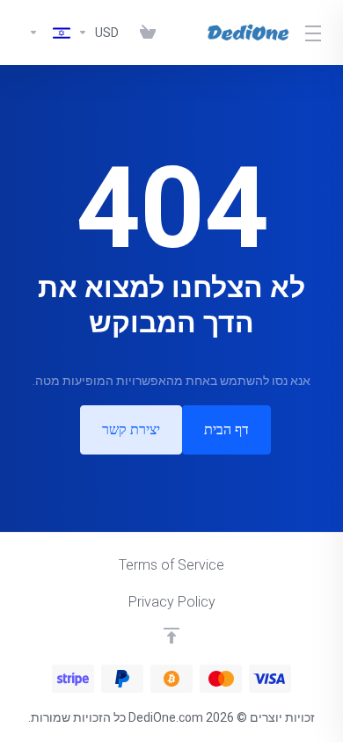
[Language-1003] (45, 32)
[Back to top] (171, 636)
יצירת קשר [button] (131, 429)
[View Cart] (144, 32)
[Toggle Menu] (316, 32)
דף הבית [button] (226, 429)
